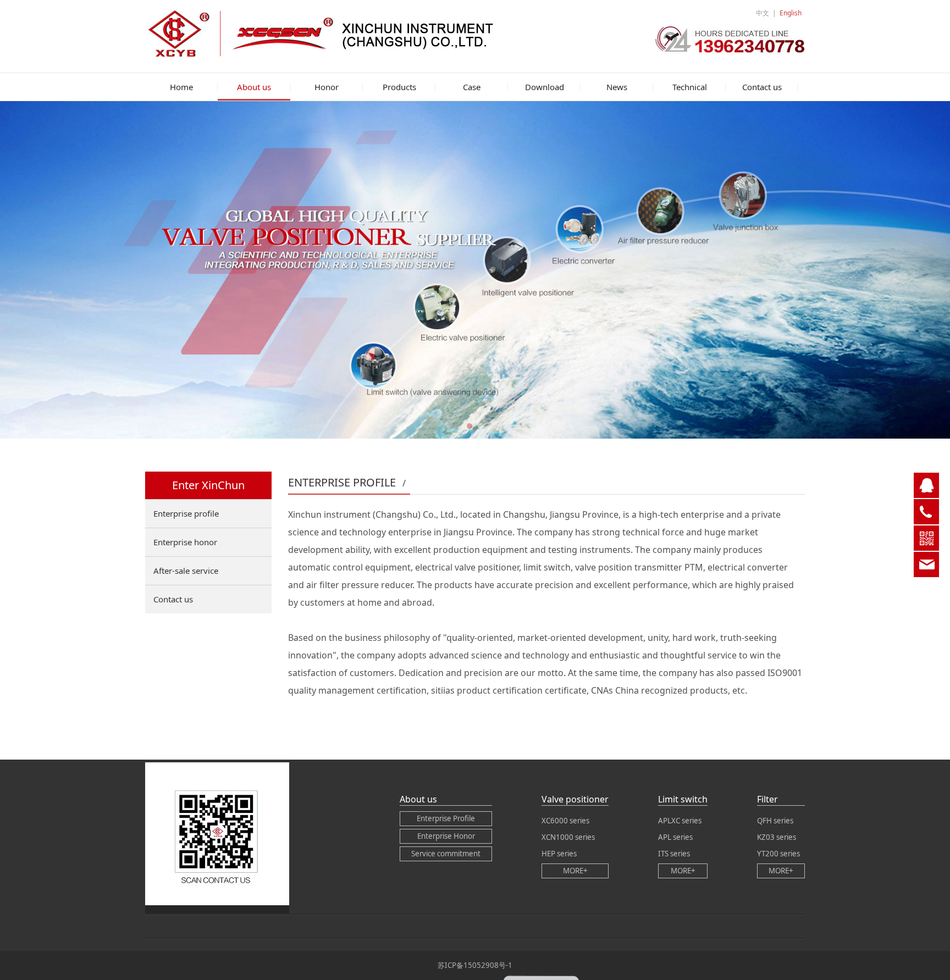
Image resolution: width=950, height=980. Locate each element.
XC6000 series (565, 821)
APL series (675, 837)
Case (471, 86)
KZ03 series (776, 837)
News (616, 86)
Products (399, 86)
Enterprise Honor (446, 836)
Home (181, 86)
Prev (168, 270)
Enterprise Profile (446, 818)
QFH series (775, 821)
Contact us (762, 86)
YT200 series (778, 854)
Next (782, 270)
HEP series (559, 854)
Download (544, 86)
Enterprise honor (185, 541)
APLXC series (680, 821)
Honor (326, 86)
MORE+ (575, 871)
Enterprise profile (186, 513)
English (791, 13)
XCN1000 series (568, 837)
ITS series (674, 854)
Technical (689, 86)
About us (254, 86)
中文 (762, 13)
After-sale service (185, 570)
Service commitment (445, 854)
